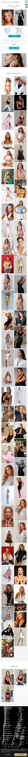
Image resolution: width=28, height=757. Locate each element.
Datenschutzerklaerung (5, 751)
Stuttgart (7, 721)
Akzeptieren (20, 754)
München (7, 717)
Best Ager (19, 713)
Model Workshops (7, 737)
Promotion (7, 729)
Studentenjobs (7, 733)
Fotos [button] (11, 48)
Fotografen (7, 739)
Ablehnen (7, 754)
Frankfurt (7, 723)
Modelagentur (7, 708)
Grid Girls (7, 727)
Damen (19, 710)
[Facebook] (26, 5)
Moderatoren (7, 731)
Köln (7, 715)
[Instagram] (26, 7)
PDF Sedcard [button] (14, 36)
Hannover (7, 719)
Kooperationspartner (7, 735)
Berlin (7, 710)
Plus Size (20, 715)
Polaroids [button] (16, 48)
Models (20, 708)
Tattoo (19, 717)
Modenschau (20, 721)
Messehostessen (7, 725)
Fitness (20, 719)
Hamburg (7, 711)
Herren (19, 711)
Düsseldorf (7, 713)
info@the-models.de (21, 731)
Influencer (19, 723)
